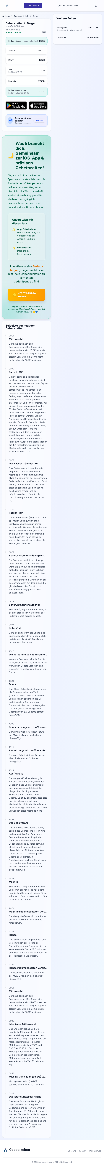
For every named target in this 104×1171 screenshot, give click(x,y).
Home (7, 16)
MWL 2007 (32, 5)
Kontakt (82, 1151)
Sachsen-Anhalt (21, 16)
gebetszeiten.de (46, 1162)
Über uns (72, 1151)
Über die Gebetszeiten (68, 5)
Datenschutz (95, 1151)
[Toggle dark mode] (96, 5)
